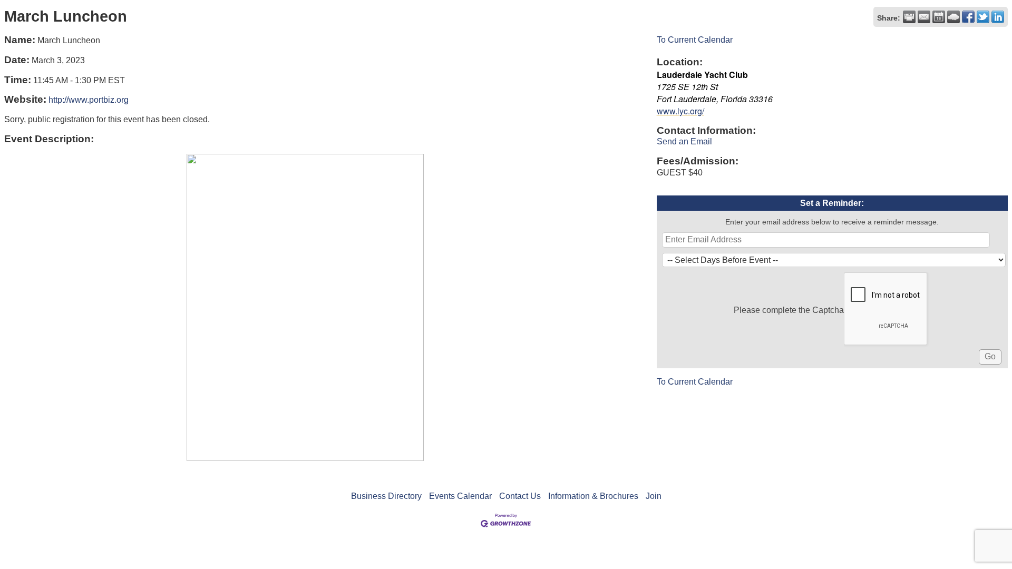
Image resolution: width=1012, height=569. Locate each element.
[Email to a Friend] (924, 17)
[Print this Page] (909, 17)
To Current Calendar (695, 39)
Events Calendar (460, 496)
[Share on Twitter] (983, 17)
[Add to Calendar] (938, 17)
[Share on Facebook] (968, 17)
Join (653, 496)
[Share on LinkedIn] (997, 17)
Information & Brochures (593, 496)
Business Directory (386, 496)
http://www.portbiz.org (88, 99)
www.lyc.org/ (680, 111)
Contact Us (520, 496)
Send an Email (684, 141)
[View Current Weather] (953, 17)
